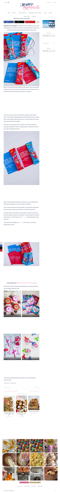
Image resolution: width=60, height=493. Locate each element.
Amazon (24, 217)
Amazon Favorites (22, 12)
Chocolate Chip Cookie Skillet (34, 391)
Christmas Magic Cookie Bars (9, 414)
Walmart (21, 222)
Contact (50, 12)
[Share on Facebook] (1, 246)
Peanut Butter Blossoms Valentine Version (11, 391)
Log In (45, 12)
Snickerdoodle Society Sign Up (35, 12)
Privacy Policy (27, 16)
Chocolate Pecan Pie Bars (33, 411)
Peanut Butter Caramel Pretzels (21, 414)
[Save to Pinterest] (1, 250)
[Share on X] (1, 248)
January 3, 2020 (6, 387)
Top (55, 490)
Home (9, 12)
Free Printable (6, 383)
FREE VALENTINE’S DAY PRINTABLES (26, 283)
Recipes (14, 12)
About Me (34, 16)
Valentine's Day (13, 383)
